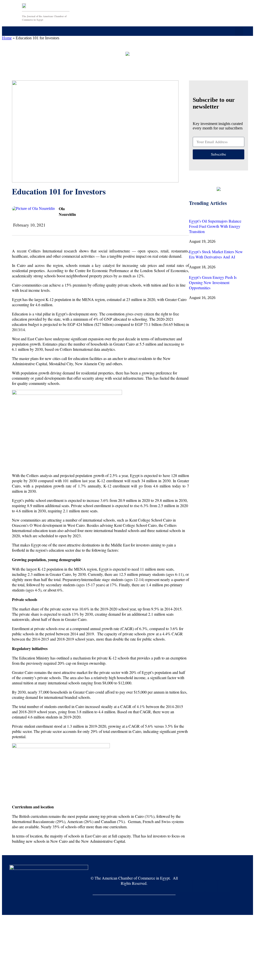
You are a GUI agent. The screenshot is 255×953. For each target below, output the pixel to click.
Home (7, 38)
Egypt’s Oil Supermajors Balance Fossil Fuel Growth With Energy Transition (215, 226)
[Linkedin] (224, 886)
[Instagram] (211, 886)
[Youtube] (199, 886)
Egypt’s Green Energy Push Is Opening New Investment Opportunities (213, 282)
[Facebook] (186, 886)
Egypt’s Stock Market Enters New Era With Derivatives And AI (216, 254)
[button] (102, 31)
